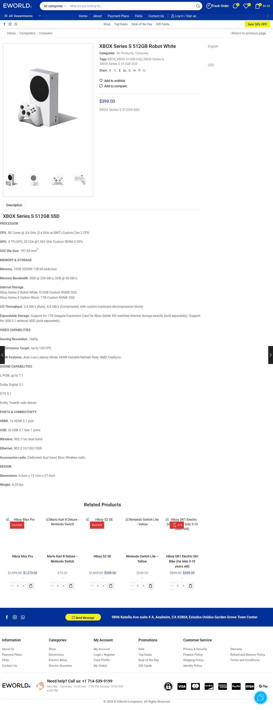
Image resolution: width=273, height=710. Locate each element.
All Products (125, 53)
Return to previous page (249, 33)
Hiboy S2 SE (102, 556)
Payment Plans (118, 16)
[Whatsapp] (23, 617)
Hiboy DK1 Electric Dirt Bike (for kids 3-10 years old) (182, 561)
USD (211, 65)
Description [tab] (14, 205)
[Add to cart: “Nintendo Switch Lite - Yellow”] (150, 586)
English (213, 46)
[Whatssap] (15, 24)
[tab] (14, 205)
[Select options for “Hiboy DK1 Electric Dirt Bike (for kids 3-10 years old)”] (190, 586)
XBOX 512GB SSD (129, 59)
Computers (27, 33)
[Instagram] (10, 24)
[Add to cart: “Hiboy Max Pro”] (31, 586)
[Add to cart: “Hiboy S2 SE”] (111, 586)
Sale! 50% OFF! (257, 24)
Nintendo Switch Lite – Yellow (142, 558)
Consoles (45, 33)
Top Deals (121, 24)
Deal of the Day (142, 24)
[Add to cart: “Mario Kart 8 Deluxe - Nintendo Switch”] (71, 586)
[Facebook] (4, 24)
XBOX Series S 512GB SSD (118, 64)
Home (83, 16)
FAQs (138, 16)
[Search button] (198, 6)
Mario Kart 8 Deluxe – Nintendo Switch (62, 558)
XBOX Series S (153, 59)
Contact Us (156, 16)
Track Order (220, 6)
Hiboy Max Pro (22, 556)
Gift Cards (162, 24)
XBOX (112, 59)
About (97, 16)
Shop (107, 24)
